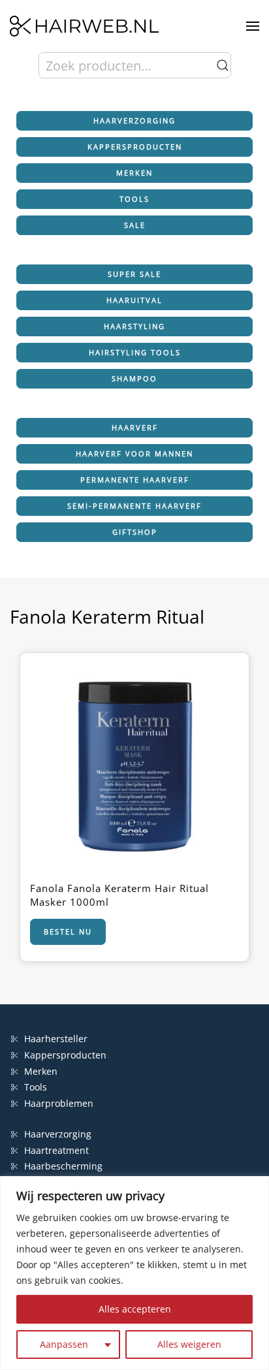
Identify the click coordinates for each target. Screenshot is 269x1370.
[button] (252, 26)
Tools (134, 199)
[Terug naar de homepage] (84, 26)
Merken (134, 173)
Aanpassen (64, 1344)
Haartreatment (56, 1150)
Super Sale (134, 274)
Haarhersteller (55, 1038)
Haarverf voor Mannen (134, 453)
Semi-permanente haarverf (134, 506)
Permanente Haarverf (134, 480)
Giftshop (134, 532)
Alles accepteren (135, 1309)
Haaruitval (134, 300)
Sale (135, 225)
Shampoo (134, 378)
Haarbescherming (63, 1166)
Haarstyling (134, 326)
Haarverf (135, 427)
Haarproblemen (58, 1103)
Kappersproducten (134, 146)
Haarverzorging (134, 120)
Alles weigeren (189, 1344)
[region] (134, 1273)
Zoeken (222, 65)
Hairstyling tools (135, 352)
